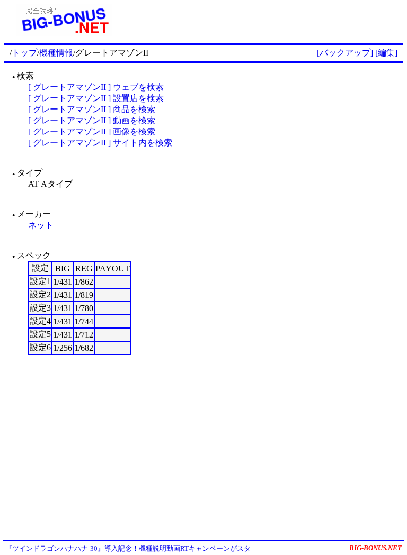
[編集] (386, 52)
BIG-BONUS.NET (375, 548)
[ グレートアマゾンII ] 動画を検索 (91, 120)
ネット (41, 225)
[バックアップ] (345, 52)
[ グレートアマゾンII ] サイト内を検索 (100, 142)
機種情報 (56, 52)
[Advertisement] (263, 20)
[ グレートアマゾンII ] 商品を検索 (91, 109)
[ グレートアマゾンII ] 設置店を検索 (96, 98)
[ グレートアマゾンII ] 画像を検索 (91, 131)
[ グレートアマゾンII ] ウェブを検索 (96, 87)
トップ (24, 52)
